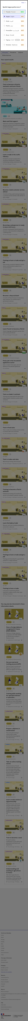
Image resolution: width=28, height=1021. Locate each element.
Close (22, 2)
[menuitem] (14, 12)
